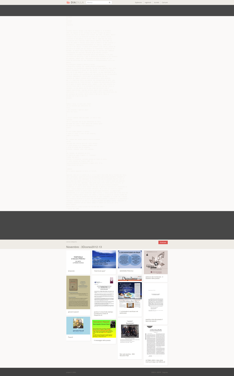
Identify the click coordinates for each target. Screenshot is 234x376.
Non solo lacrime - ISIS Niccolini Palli (127, 355)
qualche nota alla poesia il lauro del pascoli (154, 320)
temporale (71, 271)
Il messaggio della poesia (102, 340)
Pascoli (70, 337)
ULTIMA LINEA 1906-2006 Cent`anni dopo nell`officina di (155, 361)
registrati (148, 2)
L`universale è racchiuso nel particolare (129, 312)
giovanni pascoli (73, 312)
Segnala (165, 372)
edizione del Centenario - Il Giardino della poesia (154, 278)
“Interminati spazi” (99, 271)
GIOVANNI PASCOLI (126, 271)
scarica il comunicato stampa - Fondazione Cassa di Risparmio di (104, 313)
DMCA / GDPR (156, 372)
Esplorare (138, 2)
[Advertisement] (117, 10)
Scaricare (163, 242)
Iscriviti (156, 2)
